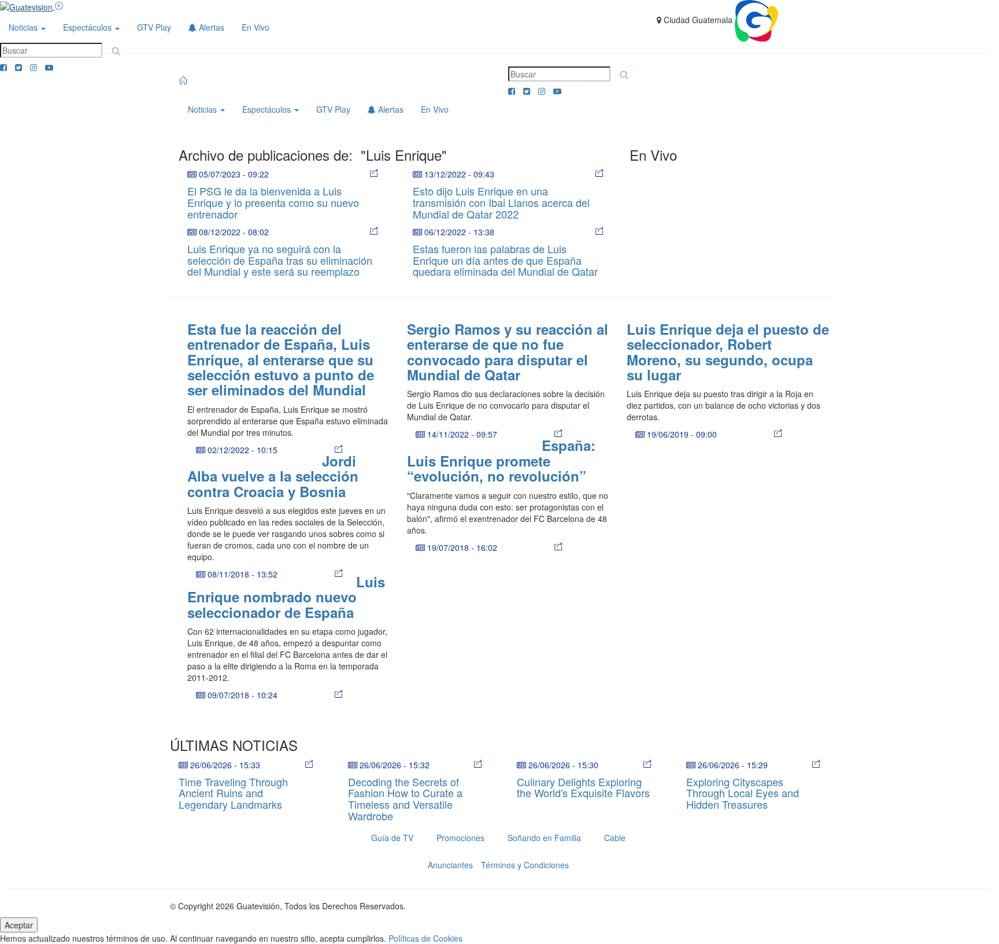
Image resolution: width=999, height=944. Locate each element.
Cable (615, 837)
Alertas (210, 27)
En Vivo (255, 27)
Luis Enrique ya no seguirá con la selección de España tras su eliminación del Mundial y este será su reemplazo (279, 260)
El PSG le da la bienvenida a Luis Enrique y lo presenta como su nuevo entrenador (273, 202)
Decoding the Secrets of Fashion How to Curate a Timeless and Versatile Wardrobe (405, 798)
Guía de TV (392, 837)
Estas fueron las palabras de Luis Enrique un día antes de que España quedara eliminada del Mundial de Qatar (505, 260)
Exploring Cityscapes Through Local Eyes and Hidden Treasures (742, 793)
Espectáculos (88, 27)
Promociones (460, 837)
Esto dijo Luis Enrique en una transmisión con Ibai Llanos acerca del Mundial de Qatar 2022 (501, 202)
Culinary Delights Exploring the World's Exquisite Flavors (583, 787)
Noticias (24, 27)
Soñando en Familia (544, 837)
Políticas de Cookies (425, 938)
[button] (116, 51)
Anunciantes (450, 865)
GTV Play (154, 27)
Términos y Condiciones (525, 865)
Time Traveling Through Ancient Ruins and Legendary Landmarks (233, 793)
